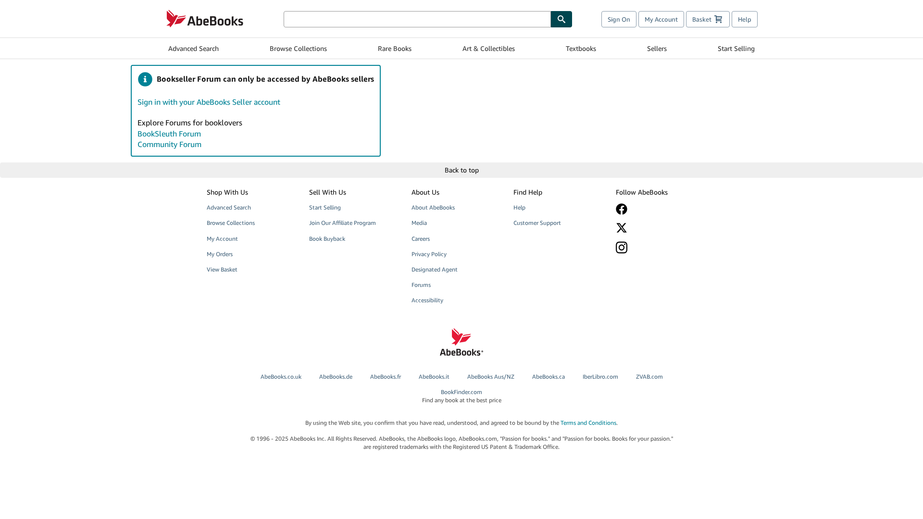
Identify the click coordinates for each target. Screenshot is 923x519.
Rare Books (395, 48)
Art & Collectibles (488, 48)
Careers (421, 238)
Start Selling (736, 48)
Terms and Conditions (588, 422)
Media (419, 222)
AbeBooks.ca (548, 376)
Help (744, 19)
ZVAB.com (649, 376)
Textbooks (581, 48)
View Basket (222, 269)
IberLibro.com (600, 376)
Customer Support (537, 222)
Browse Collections (298, 48)
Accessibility (427, 300)
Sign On (619, 19)
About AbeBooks (433, 207)
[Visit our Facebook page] (660, 209)
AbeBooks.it (434, 376)
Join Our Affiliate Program (342, 222)
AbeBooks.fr (385, 376)
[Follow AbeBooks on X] (660, 228)
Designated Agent (435, 269)
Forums (421, 284)
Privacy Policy (429, 254)
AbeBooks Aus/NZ (490, 376)
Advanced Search (193, 48)
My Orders (220, 254)
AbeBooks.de (335, 376)
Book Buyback (327, 238)
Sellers (657, 48)
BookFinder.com (461, 396)
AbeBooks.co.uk (281, 376)
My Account (661, 19)
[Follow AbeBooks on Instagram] (660, 247)
